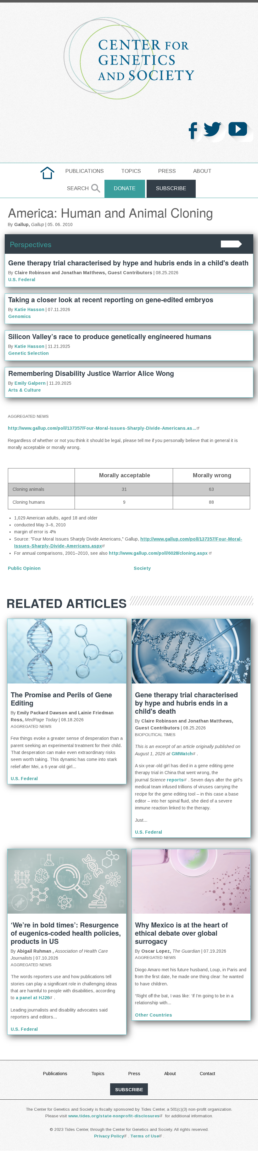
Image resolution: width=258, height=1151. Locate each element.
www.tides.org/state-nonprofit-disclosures (114, 1116)
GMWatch (182, 753)
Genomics (19, 316)
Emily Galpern (30, 383)
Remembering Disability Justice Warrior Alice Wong (91, 373)
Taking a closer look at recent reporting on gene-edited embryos (110, 299)
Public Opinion (24, 568)
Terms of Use (144, 1136)
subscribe (129, 1089)
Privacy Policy (109, 1136)
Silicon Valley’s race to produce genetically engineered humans (109, 336)
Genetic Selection (28, 353)
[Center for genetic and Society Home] (129, 58)
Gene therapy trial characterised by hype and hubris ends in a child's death (128, 263)
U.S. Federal (21, 279)
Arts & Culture (24, 390)
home (47, 171)
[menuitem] (47, 173)
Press (167, 171)
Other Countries (153, 1015)
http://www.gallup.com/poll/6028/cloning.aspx (159, 553)
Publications (84, 171)
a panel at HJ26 (32, 997)
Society (142, 568)
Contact (207, 1073)
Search (78, 188)
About (202, 171)
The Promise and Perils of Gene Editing (61, 699)
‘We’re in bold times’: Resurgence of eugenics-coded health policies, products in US (66, 933)
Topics (131, 171)
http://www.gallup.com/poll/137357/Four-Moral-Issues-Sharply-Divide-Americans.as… (102, 428)
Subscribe (171, 188)
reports (175, 779)
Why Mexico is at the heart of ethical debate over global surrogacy (181, 933)
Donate (125, 188)
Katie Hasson (29, 309)
